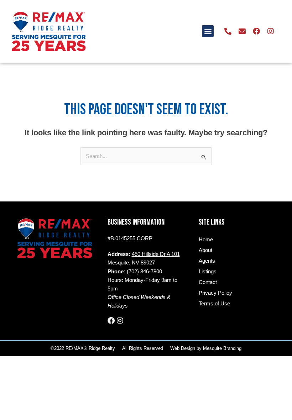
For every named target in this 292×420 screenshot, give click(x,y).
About (205, 250)
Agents (207, 261)
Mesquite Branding (222, 348)
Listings (208, 271)
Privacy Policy (215, 293)
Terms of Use (214, 303)
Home (206, 239)
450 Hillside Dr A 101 (156, 254)
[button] (208, 31)
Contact (208, 282)
